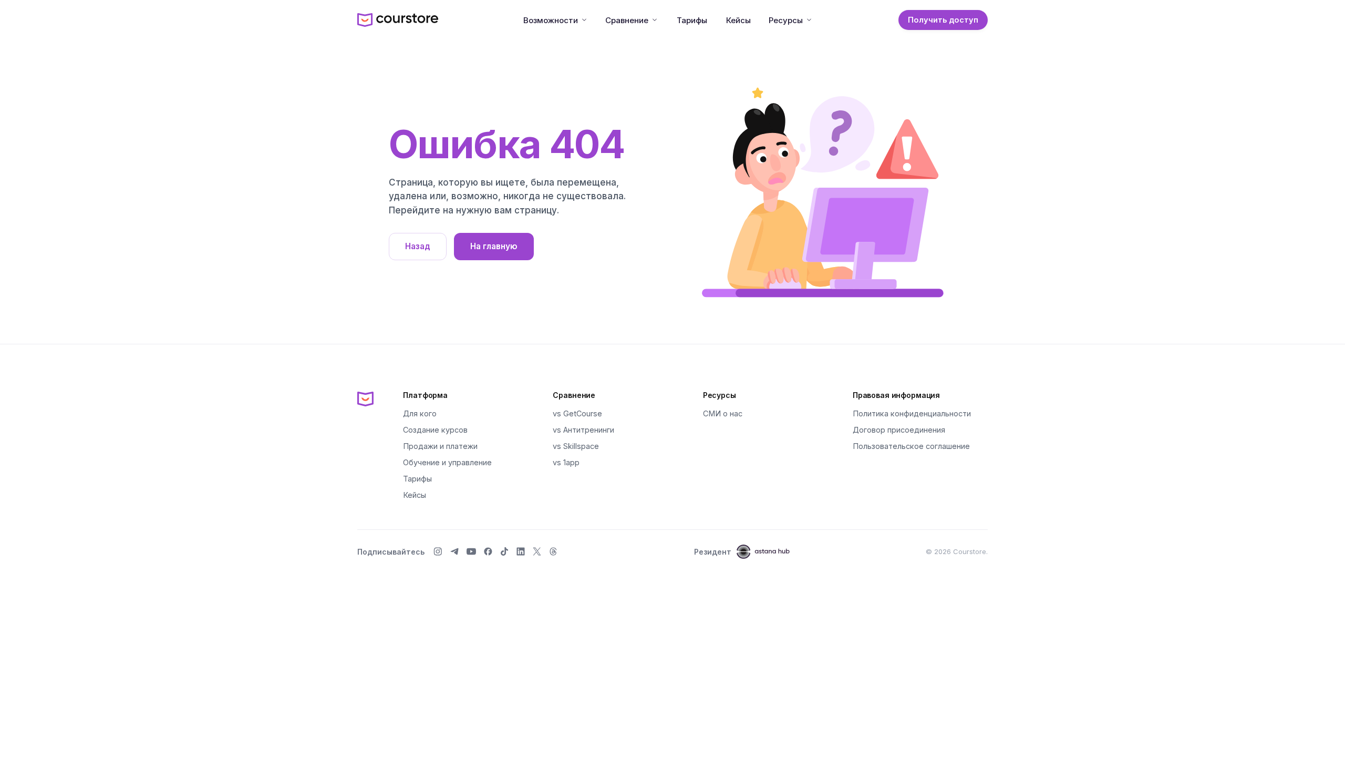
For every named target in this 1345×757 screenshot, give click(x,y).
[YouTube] (471, 551)
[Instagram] (437, 551)
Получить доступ (943, 19)
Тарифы (692, 20)
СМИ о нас (722, 413)
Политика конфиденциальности (912, 413)
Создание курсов (435, 429)
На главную (494, 246)
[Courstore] (365, 398)
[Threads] (553, 551)
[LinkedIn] (520, 551)
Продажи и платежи (440, 446)
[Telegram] (454, 551)
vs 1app (566, 462)
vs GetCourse (577, 413)
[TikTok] (504, 551)
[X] (537, 551)
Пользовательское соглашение (911, 446)
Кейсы (738, 20)
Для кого (420, 413)
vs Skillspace (576, 446)
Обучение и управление (447, 462)
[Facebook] (488, 551)
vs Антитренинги (583, 429)
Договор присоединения (899, 429)
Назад (417, 246)
